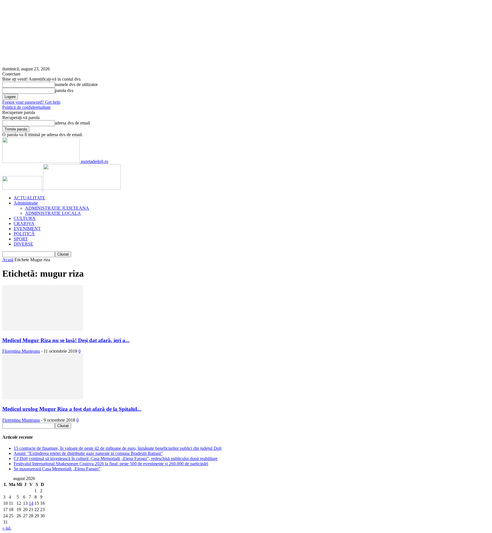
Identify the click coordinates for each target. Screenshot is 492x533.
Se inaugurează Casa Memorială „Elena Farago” (57, 468)
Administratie (26, 203)
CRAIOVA (24, 223)
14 (31, 503)
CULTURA (25, 218)
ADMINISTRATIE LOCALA (53, 213)
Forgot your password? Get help (31, 102)
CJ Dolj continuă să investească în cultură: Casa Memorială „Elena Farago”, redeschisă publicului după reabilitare (116, 458)
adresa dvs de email (72, 123)
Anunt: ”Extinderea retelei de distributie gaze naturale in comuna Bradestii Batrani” (88, 453)
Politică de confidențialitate (26, 107)
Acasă (7, 259)
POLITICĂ (24, 233)
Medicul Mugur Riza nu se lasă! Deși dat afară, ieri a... (66, 340)
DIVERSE (23, 244)
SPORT (21, 238)
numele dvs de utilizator (76, 84)
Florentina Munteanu (21, 351)
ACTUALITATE (29, 197)
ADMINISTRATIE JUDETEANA (57, 208)
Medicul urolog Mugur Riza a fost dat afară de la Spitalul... (71, 409)
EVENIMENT (27, 228)
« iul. (6, 528)
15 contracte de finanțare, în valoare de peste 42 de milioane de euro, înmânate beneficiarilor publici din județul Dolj (118, 448)
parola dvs (64, 90)
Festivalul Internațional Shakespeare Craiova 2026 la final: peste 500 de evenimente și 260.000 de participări (111, 463)
